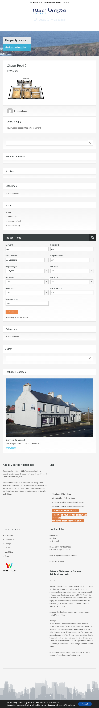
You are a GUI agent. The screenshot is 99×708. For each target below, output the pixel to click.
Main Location (11, 256)
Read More (35, 444)
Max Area (12, 299)
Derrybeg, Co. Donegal (15, 440)
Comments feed (14, 221)
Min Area (56, 288)
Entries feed (13, 217)
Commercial (9, 540)
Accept (85, 704)
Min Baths (10, 277)
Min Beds (54, 267)
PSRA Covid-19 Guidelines (61, 494)
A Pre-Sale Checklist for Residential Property (68, 502)
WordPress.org (14, 226)
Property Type (11, 267)
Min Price (54, 277)
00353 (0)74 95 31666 (52, 19)
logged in (21, 128)
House (7, 548)
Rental (7, 556)
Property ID (54, 245)
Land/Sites (9, 552)
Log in (10, 212)
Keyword (9, 245)
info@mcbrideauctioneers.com (56, 2)
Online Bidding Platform (65, 510)
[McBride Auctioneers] (49, 11)
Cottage (8, 544)
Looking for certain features (17, 318)
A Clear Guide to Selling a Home (63, 498)
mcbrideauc (22, 111)
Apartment (9, 535)
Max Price (10, 288)
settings (71, 705)
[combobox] (27, 260)
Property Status (56, 256)
